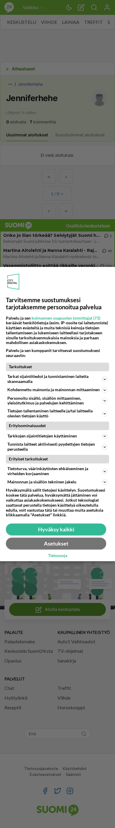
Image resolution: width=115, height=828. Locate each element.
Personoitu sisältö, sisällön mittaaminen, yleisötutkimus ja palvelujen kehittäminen (45, 401)
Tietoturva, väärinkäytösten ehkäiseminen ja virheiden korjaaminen (47, 471)
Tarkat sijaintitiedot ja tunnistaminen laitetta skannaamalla (47, 379)
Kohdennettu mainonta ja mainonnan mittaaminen (53, 389)
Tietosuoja (57, 555)
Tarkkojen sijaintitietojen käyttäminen (42, 435)
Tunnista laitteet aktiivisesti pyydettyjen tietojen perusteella (51, 447)
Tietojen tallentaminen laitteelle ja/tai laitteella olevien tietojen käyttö (50, 413)
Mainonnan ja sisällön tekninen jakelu (41, 481)
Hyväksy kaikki (56, 529)
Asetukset (56, 543)
